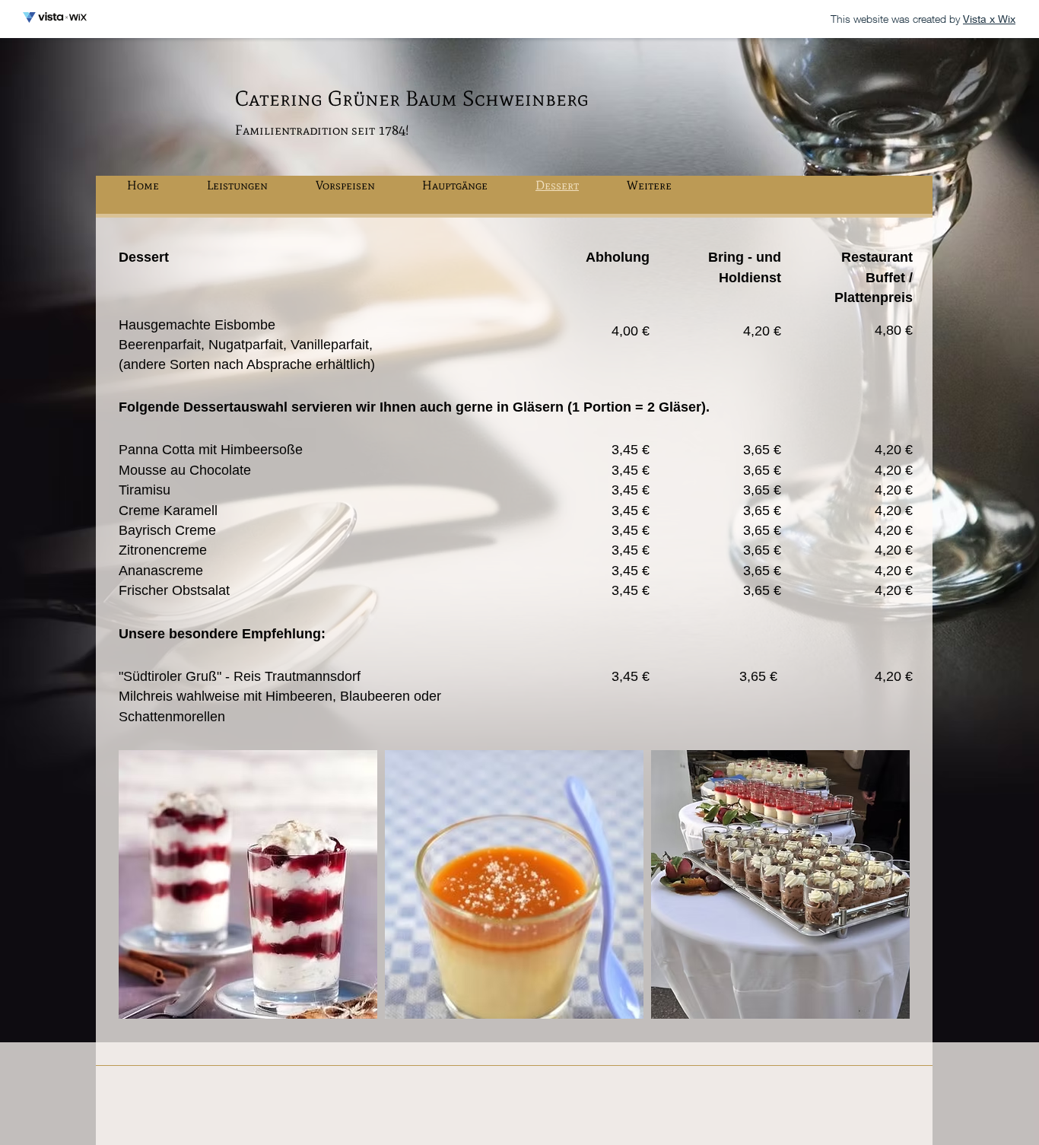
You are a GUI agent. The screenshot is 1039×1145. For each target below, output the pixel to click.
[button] (248, 884)
